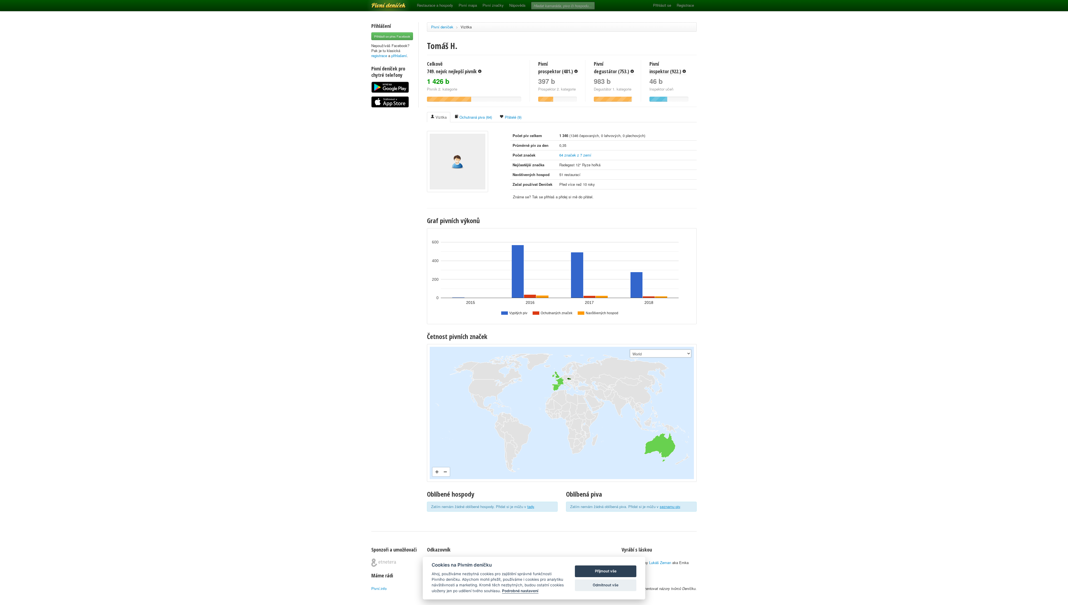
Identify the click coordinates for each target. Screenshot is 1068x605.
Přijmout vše (606, 571)
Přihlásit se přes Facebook (392, 36)
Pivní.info (379, 588)
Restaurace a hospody (435, 5)
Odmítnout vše (606, 585)
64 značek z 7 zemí (575, 155)
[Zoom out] (445, 472)
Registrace (685, 5)
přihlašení (399, 55)
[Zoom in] (437, 472)
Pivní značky (493, 5)
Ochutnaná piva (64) (475, 117)
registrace (379, 55)
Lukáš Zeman (660, 562)
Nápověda (517, 5)
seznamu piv (670, 506)
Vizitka (466, 27)
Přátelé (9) (512, 117)
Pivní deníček (382, 3)
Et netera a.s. (383, 562)
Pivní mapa (468, 5)
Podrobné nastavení (520, 591)
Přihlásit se (662, 5)
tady (530, 506)
